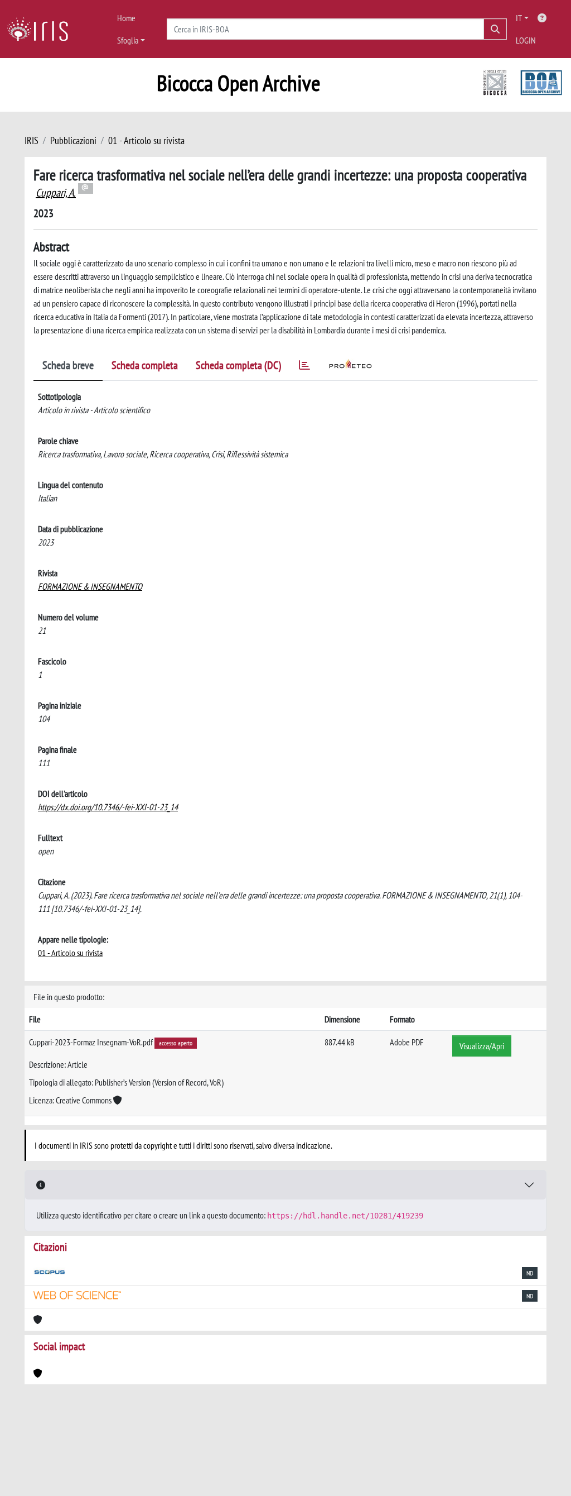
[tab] (304, 367)
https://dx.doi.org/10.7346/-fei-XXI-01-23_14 (108, 806)
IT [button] (519, 17)
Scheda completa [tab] (145, 365)
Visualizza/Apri (481, 1045)
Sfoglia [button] (127, 40)
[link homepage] (42, 29)
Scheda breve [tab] (68, 365)
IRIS (31, 140)
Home (126, 17)
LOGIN (526, 40)
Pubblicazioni (73, 140)
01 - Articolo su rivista (146, 140)
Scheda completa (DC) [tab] (238, 365)
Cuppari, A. (56, 192)
